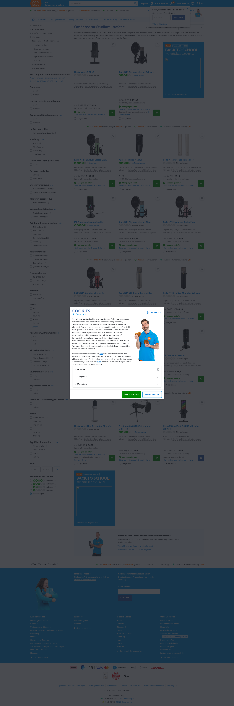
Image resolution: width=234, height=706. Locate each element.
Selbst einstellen (152, 394)
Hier (99, 362)
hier (101, 353)
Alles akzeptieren (131, 394)
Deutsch (153, 312)
